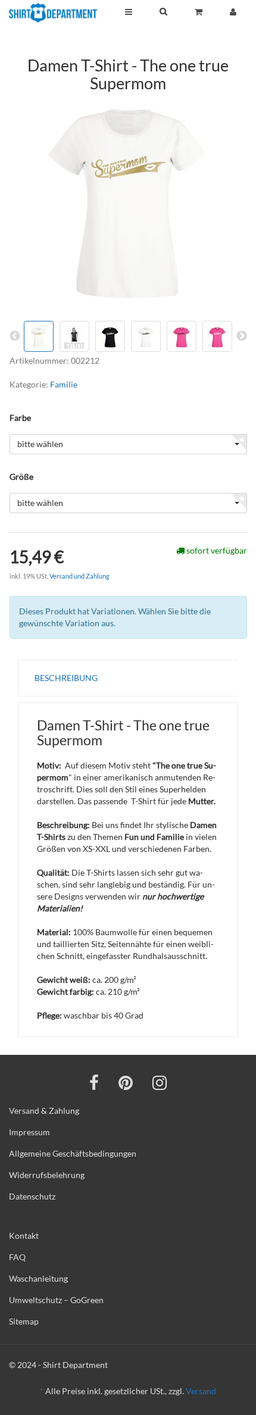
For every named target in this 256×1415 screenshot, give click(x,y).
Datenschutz (32, 1196)
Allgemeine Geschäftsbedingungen (72, 1153)
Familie (63, 384)
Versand (201, 1391)
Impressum (29, 1132)
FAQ (17, 1257)
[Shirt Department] (53, 13)
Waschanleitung (38, 1278)
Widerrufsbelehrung (47, 1175)
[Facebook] (94, 1082)
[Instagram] (159, 1082)
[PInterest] (125, 1082)
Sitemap (24, 1321)
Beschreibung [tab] (66, 678)
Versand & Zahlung (44, 1110)
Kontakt (24, 1235)
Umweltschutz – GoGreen (56, 1300)
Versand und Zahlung (79, 576)
